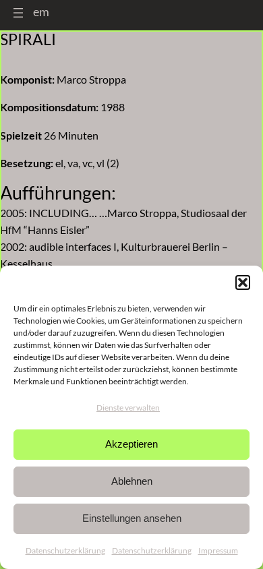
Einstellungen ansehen (131, 518)
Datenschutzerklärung (65, 550)
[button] (243, 282)
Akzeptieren (131, 444)
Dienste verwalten (128, 407)
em (41, 11)
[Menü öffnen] (18, 13)
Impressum (218, 550)
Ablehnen (131, 481)
